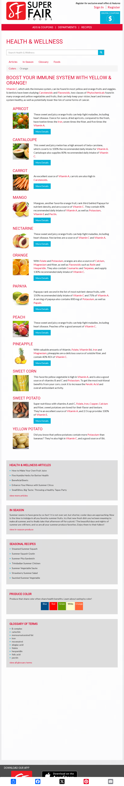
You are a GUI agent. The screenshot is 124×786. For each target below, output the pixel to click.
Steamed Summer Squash (24, 548)
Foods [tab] (57, 61)
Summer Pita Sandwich (23, 558)
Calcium (99, 260)
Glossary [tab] (43, 61)
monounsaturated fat (22, 635)
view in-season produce (21, 529)
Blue (45, 604)
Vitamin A (39, 125)
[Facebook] (38, 781)
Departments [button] (67, 27)
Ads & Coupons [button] (42, 27)
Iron (60, 121)
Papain (37, 302)
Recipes (86, 27)
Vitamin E (39, 214)
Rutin (93, 264)
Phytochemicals (96, 92)
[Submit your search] (101, 52)
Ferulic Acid (92, 384)
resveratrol (17, 641)
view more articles (19, 495)
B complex (17, 628)
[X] (62, 781)
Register (114, 7)
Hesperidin (40, 268)
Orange (79, 604)
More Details (42, 131)
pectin (15, 657)
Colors (12, 68)
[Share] (13, 781)
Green (62, 604)
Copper (94, 403)
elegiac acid (17, 644)
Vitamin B (84, 349)
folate (15, 648)
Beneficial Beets (20, 480)
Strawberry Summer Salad (25, 573)
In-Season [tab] (28, 61)
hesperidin (17, 651)
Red (53, 604)
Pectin (52, 214)
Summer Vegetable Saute (24, 568)
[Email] (110, 781)
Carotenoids (46, 92)
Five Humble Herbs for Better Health (30, 475)
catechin (16, 631)
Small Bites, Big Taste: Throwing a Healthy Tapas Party (39, 490)
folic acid (16, 654)
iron (14, 638)
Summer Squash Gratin (23, 553)
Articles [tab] (13, 61)
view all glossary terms (21, 662)
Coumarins (73, 268)
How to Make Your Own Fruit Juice (29, 470)
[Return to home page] (29, 10)
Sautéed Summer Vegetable (26, 577)
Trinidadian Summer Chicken (26, 563)
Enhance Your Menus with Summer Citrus (33, 485)
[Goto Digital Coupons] (110, 17)
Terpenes (89, 268)
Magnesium (40, 264)
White (70, 604)
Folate (43, 260)
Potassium (95, 210)
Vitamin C (11, 88)
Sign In (99, 7)
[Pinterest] (86, 781)
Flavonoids (64, 92)
